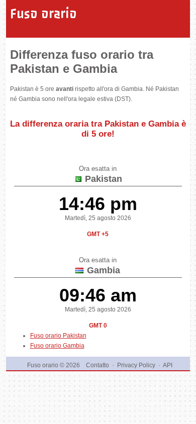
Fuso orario (43, 14)
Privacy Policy (136, 365)
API (167, 365)
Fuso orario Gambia (57, 345)
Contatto (97, 365)
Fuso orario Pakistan (58, 335)
